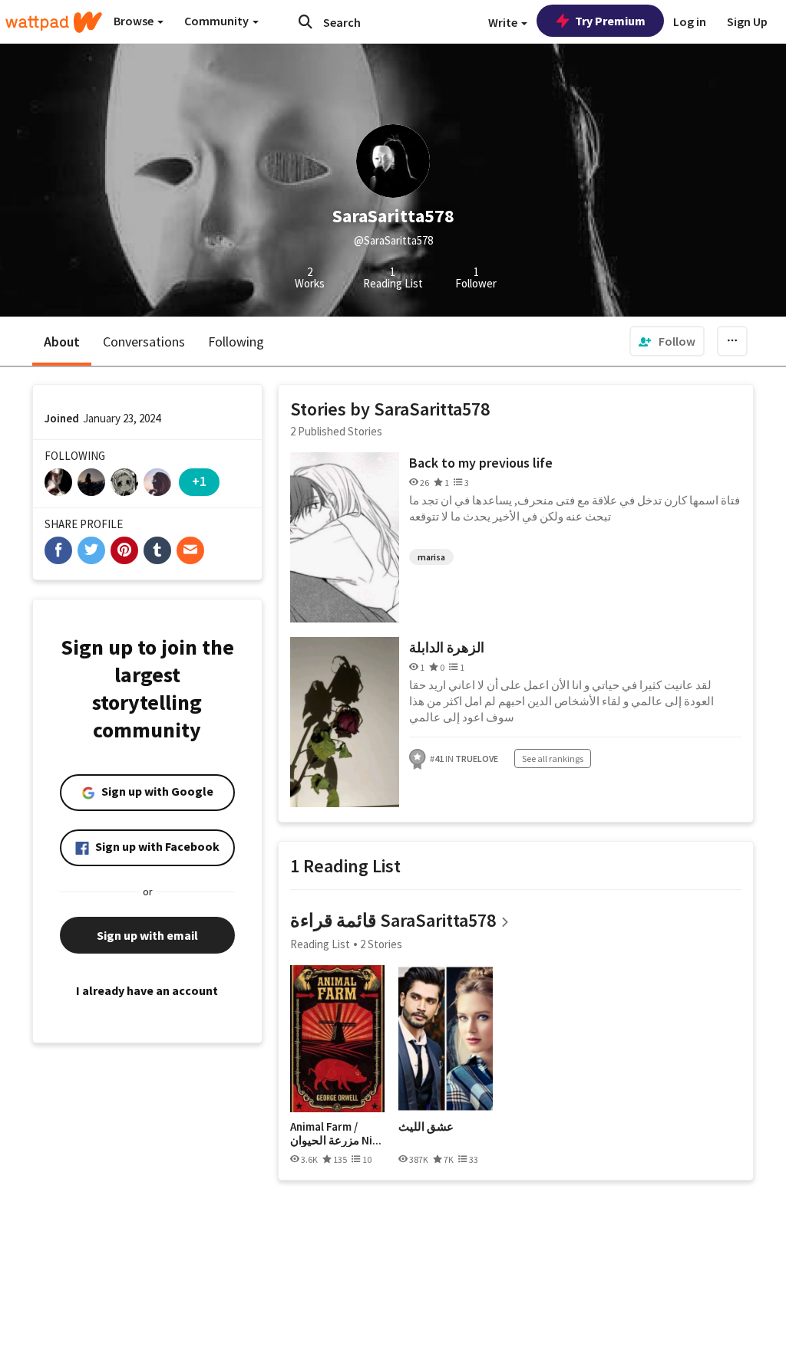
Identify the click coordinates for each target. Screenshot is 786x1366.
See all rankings (552, 758)
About (62, 341)
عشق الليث (426, 1127)
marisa (431, 557)
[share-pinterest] (124, 550)
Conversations (144, 341)
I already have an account (147, 990)
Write (504, 22)
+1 (199, 481)
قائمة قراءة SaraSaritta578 (393, 920)
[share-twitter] (91, 550)
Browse (135, 20)
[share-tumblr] (157, 550)
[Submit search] (305, 21)
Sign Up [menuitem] (747, 21)
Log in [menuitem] (689, 21)
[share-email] (190, 550)
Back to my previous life (481, 462)
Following (236, 341)
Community (217, 20)
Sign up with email (147, 935)
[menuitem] (667, 341)
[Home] (53, 22)
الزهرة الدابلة (446, 647)
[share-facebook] (58, 550)
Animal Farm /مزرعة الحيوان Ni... (335, 1133)
